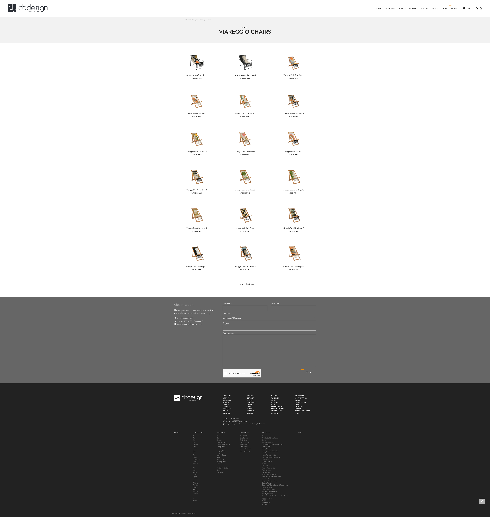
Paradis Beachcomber (268, 468)
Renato (195, 489)
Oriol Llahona (244, 447)
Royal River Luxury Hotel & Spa (271, 477)
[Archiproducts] (477, 8)
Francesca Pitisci (245, 442)
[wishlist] (469, 8)
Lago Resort (266, 459)
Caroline (195, 444)
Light (194, 470)
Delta (194, 451)
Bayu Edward (244, 438)
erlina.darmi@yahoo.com (256, 423)
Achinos (264, 436)
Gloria (195, 462)
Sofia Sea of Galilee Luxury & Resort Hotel (275, 485)
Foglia (195, 457)
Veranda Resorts (267, 498)
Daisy (194, 453)
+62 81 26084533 (185, 321)
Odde (195, 474)
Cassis (264, 440)
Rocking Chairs (221, 462)
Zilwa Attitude (266, 502)
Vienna (195, 500)
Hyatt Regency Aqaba (269, 455)
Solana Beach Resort (268, 489)
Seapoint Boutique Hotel (269, 481)
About (379, 8)
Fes (194, 455)
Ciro (194, 447)
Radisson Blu (266, 472)
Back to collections (245, 284)
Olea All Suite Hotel (268, 466)
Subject (226, 323)
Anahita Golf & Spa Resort (270, 438)
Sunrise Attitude (267, 487)
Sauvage (195, 492)
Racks (218, 457)
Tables (218, 470)
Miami (195, 472)
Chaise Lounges (221, 442)
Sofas (218, 464)
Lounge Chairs (221, 455)
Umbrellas (220, 472)
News (445, 8)
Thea (194, 496)
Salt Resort (265, 479)
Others (195, 481)
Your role (226, 313)
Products (402, 8)
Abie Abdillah (244, 436)
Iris (194, 466)
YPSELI (264, 500)
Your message (228, 333)
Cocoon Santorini (267, 442)
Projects (435, 8)
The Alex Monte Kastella (269, 492)
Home (187, 19)
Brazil (194, 442)
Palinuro (195, 483)
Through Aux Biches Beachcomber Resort (275, 496)
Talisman (195, 494)
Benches (219, 440)
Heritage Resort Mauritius (270, 451)
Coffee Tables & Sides (223, 444)
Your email (275, 303)
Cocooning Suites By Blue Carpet (272, 444)
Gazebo (219, 449)
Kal (194, 468)
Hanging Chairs (221, 451)
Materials (413, 8)
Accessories (220, 436)
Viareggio (195, 19)
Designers (424, 8)
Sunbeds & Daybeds (223, 468)
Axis (194, 438)
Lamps (219, 453)
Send (308, 372)
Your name (227, 303)
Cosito (195, 449)
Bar (194, 440)
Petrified (195, 485)
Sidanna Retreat (267, 483)
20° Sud (264, 504)
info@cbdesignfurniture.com (189, 324)
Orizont (195, 479)
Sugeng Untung (245, 451)
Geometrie (196, 459)
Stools (218, 466)
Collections (390, 8)
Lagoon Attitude (267, 462)
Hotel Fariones (266, 453)
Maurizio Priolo (244, 444)
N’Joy (264, 464)
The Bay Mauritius (267, 494)
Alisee (195, 436)
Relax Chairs (220, 459)
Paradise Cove (266, 470)
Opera (195, 477)
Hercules (195, 464)
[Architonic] (481, 8)
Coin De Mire (266, 447)
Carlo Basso (243, 440)
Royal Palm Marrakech (269, 474)
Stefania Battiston (245, 449)
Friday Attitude (266, 449)
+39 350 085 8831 (185, 318)
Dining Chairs (221, 447)
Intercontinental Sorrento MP (271, 457)
